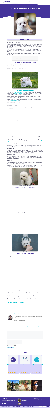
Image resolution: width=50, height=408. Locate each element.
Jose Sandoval (16, 313)
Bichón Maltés (26, 70)
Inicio (21, 10)
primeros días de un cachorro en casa (14, 100)
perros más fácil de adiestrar (18, 93)
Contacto (44, 1)
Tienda (41, 1)
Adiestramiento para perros (26, 10)
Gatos (37, 1)
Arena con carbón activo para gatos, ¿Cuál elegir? (15, 326)
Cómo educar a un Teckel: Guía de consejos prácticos (25, 400)
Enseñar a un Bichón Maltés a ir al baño (18, 58)
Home (30, 1)
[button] (47, 2)
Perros (33, 1)
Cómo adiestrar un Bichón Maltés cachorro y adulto (25, 403)
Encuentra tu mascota (24, 39)
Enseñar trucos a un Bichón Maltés (17, 59)
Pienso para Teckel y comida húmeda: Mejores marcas (35, 326)
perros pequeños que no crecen (19, 92)
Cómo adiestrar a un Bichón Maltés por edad (18, 57)
